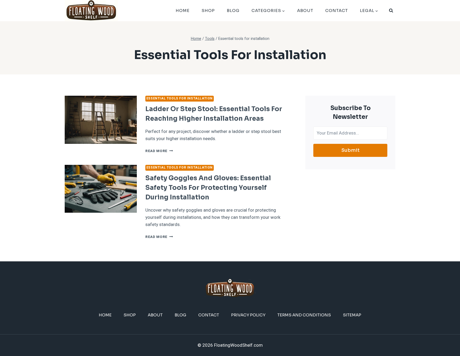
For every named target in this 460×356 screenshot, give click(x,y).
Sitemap (352, 314)
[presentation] (101, 120)
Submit (350, 150)
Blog (233, 10)
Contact (336, 10)
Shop (130, 314)
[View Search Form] (391, 10)
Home (183, 10)
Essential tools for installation (179, 98)
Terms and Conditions (304, 314)
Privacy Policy (248, 314)
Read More (159, 151)
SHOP (208, 10)
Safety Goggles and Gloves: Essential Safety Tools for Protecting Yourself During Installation (208, 187)
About (305, 10)
